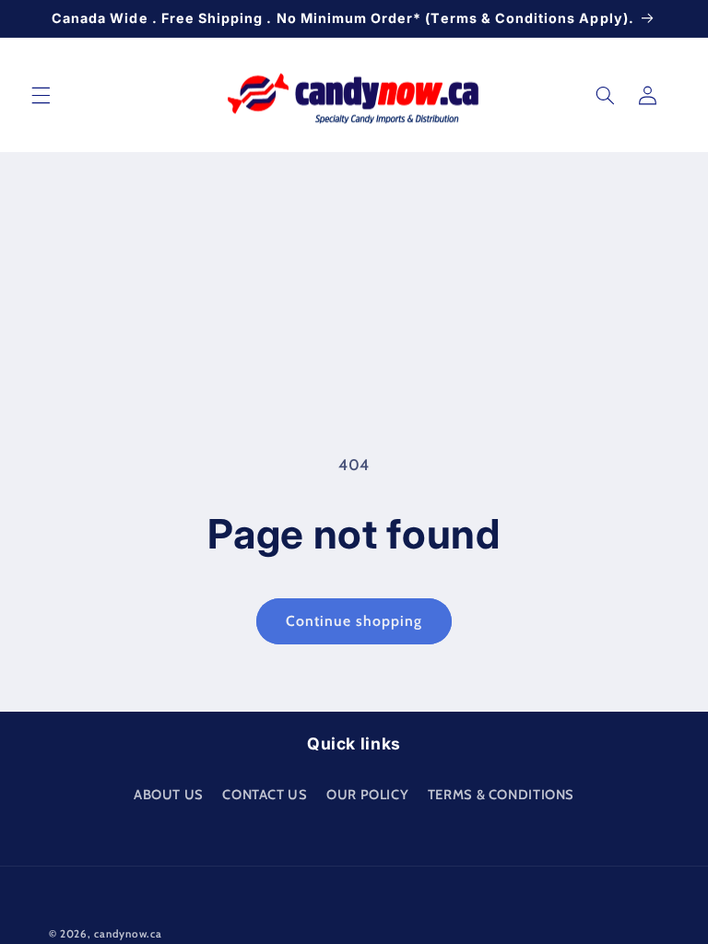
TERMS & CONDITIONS (501, 794)
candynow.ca (127, 933)
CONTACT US (264, 794)
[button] (40, 95)
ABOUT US (169, 794)
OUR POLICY (367, 794)
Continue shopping (354, 621)
